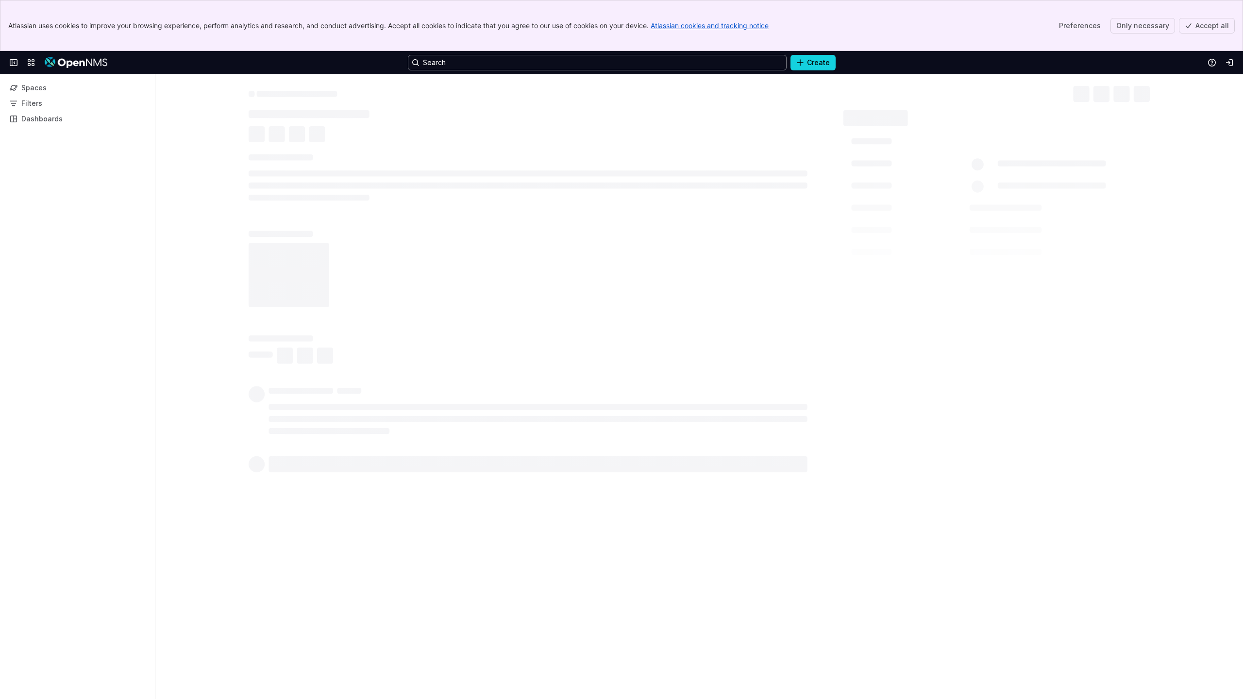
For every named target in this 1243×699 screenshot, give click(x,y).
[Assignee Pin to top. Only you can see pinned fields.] (923, 163)
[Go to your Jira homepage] (76, 62)
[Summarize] (817, 389)
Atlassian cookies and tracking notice (710, 25)
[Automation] (960, 114)
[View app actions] (278, 135)
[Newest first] (833, 389)
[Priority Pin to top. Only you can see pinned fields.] (915, 249)
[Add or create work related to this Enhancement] (258, 135)
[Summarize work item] (297, 135)
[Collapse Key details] (243, 159)
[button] (1003, 140)
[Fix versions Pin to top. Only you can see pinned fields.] (918, 228)
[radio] (262, 389)
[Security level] (1126, 92)
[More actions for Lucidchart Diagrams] (833, 272)
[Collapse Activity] (243, 372)
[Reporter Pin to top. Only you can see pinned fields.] (920, 185)
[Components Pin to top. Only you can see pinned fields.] (921, 206)
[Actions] (1146, 92)
